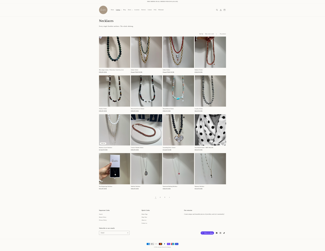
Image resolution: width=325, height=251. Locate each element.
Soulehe (160, 247)
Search (101, 214)
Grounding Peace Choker (169, 147)
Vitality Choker (103, 108)
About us (144, 220)
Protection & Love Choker (137, 108)
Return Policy (102, 217)
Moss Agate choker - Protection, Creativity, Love (111, 69)
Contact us (144, 223)
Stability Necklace (135, 186)
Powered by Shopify (166, 247)
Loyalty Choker (199, 108)
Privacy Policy (103, 220)
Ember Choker (166, 69)
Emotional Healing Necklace (170, 186)
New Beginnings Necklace (105, 186)
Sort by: (201, 34)
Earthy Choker (134, 69)
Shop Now (144, 217)
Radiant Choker (199, 69)
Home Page (145, 214)
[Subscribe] (127, 233)
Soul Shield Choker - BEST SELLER (204, 147)
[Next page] (169, 197)
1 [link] (155, 197)
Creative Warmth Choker (137, 147)
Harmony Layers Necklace (105, 147)
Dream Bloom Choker (168, 108)
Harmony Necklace (199, 186)
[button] (118, 10)
